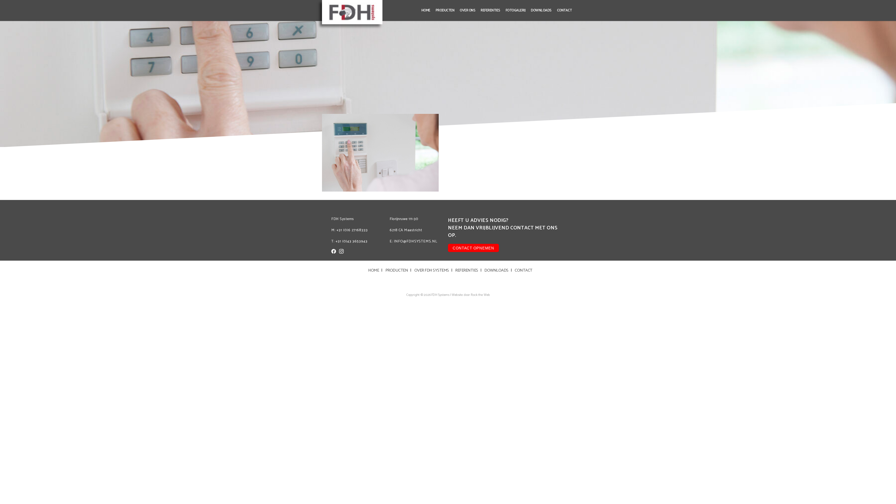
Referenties (490, 10)
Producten (445, 10)
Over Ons (467, 10)
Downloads (541, 10)
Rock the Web (480, 295)
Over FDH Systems (431, 270)
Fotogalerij (516, 10)
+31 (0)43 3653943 (352, 241)
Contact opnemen (473, 248)
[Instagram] (341, 251)
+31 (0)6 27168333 (352, 230)
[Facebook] (333, 251)
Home (425, 10)
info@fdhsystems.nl (415, 241)
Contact (564, 10)
